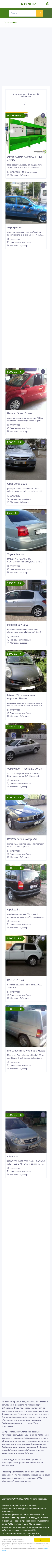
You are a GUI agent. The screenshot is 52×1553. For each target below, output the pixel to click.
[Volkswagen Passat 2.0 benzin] (26, 744)
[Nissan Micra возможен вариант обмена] (26, 671)
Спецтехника (31, 172)
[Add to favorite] (43, 115)
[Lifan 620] (26, 1132)
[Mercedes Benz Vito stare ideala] (26, 1026)
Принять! (42, 1540)
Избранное (11, 22)
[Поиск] (39, 13)
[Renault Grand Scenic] (26, 389)
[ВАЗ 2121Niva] (26, 955)
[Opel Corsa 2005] (26, 459)
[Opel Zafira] (26, 885)
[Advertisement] (26, 55)
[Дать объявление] (47, 4)
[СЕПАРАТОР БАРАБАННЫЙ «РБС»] (26, 132)
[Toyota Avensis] (26, 530)
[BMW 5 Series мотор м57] (26, 814)
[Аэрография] (26, 203)
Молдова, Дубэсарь (18, 175)
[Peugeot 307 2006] (26, 600)
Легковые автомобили (20, 242)
